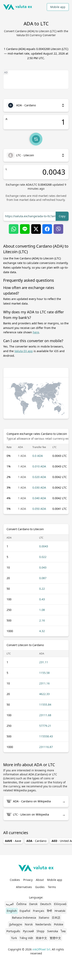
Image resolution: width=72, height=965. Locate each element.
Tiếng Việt (26, 938)
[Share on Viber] (58, 229)
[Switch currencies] (36, 139)
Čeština (21, 904)
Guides (40, 887)
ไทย (63, 931)
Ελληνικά (60, 904)
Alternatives (24, 887)
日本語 (56, 917)
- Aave (13, 841)
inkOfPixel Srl (41, 949)
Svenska (52, 931)
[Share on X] (36, 229)
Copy (62, 216)
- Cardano (36, 841)
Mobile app (57, 7)
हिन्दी (49, 911)
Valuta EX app (23, 351)
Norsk (29, 924)
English (12, 911)
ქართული (15, 924)
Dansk (33, 904)
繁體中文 (55, 938)
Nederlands (43, 924)
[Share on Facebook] (47, 229)
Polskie (58, 924)
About (40, 880)
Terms (52, 887)
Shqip (40, 931)
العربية (10, 904)
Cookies (15, 880)
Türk (14, 938)
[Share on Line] (25, 229)
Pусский (28, 931)
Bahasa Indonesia (24, 917)
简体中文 (41, 938)
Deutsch (45, 904)
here (36, 332)
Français (38, 911)
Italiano (44, 917)
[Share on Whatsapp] (13, 229)
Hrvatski (60, 911)
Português (13, 931)
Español (25, 911)
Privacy (28, 880)
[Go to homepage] (17, 7)
